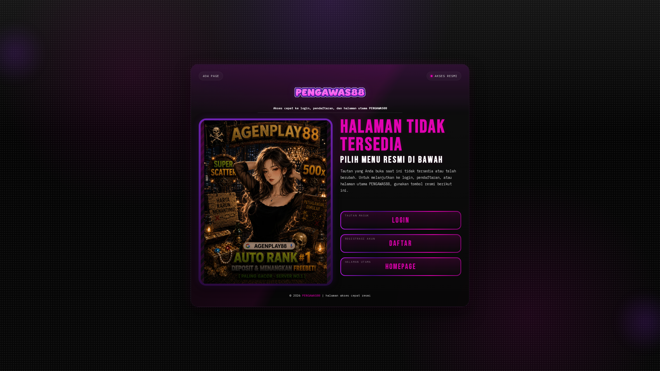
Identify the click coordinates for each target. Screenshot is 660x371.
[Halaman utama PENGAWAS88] (330, 93)
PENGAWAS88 (311, 295)
